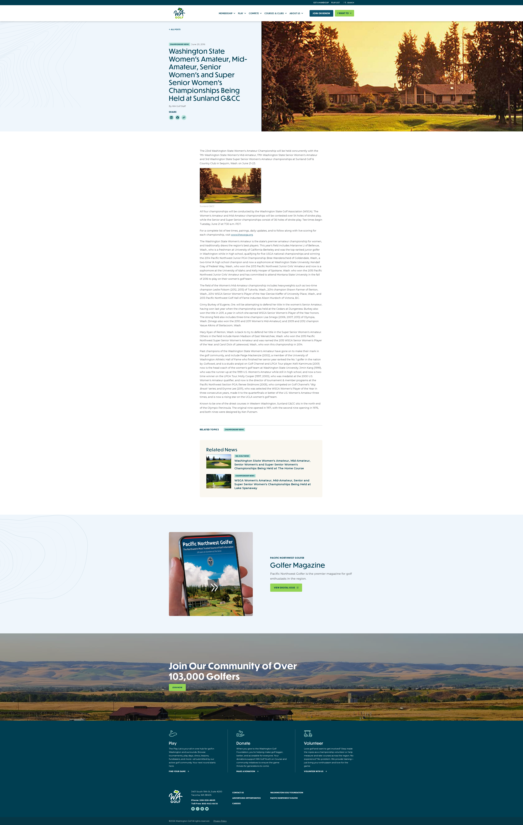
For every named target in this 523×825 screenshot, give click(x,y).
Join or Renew (321, 13)
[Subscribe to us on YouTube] (207, 809)
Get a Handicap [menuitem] (321, 2)
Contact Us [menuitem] (238, 792)
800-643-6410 (210, 803)
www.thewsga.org (242, 234)
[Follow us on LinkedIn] (202, 809)
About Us (295, 13)
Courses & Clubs (274, 13)
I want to (343, 13)
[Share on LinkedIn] (171, 117)
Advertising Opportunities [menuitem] (246, 798)
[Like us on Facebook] (193, 809)
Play (241, 13)
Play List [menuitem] (335, 2)
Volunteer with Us (313, 771)
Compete (254, 13)
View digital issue (284, 587)
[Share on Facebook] (177, 117)
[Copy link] (183, 117)
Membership (226, 13)
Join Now (177, 687)
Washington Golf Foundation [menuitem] (286, 792)
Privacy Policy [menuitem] (220, 821)
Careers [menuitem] (236, 803)
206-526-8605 (207, 800)
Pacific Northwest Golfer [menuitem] (284, 798)
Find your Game (177, 771)
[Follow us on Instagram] (197, 809)
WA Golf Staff (179, 106)
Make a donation (245, 771)
